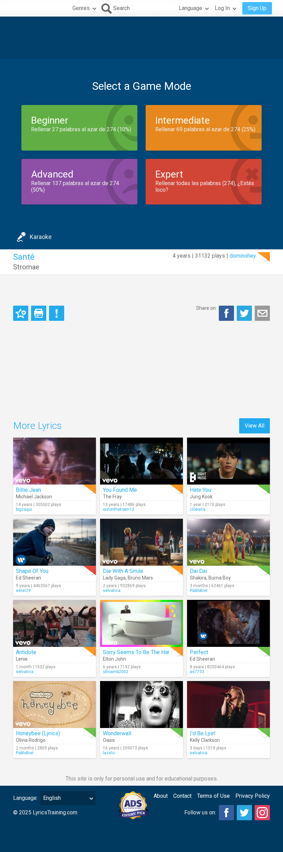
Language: (25, 798)
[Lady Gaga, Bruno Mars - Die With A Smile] (141, 542)
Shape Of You (32, 571)
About (161, 796)
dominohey (243, 255)
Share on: (206, 308)
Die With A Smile (123, 571)
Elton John (114, 659)
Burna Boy (219, 578)
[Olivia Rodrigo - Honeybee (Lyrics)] (54, 704)
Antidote (26, 652)
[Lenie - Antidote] (54, 623)
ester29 (23, 590)
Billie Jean (28, 490)
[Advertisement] (141, 37)
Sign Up (257, 8)
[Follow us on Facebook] (226, 812)
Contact (182, 796)
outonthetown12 (118, 509)
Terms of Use (213, 796)
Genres (81, 8)
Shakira (198, 578)
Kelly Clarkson (205, 740)
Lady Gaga (114, 578)
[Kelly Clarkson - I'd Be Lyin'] (228, 704)
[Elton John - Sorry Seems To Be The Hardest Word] (141, 623)
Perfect (199, 652)
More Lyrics (37, 425)
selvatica (111, 590)
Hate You (200, 490)
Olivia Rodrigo (31, 740)
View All (254, 425)
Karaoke (41, 236)
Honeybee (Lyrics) (38, 733)
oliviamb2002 (115, 671)
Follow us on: (200, 812)
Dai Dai (198, 571)
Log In (222, 8)
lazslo (109, 752)
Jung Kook (201, 496)
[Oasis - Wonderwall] (141, 704)
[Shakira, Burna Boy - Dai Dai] (228, 542)
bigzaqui (24, 509)
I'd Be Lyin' (202, 733)
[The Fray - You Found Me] (141, 461)
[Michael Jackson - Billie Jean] (54, 461)
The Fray (112, 496)
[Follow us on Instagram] (262, 812)
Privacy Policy (252, 796)
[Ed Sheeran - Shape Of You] (54, 542)
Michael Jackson (34, 496)
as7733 (197, 671)
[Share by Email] (262, 313)
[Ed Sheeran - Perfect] (228, 623)
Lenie (22, 659)
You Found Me (120, 490)
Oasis (109, 740)
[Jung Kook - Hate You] (228, 461)
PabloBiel (198, 590)
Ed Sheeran (28, 578)
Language (190, 8)
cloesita (197, 509)
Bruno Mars (140, 578)
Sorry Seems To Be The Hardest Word (149, 652)
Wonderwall (117, 733)
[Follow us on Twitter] (244, 812)
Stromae (26, 267)
